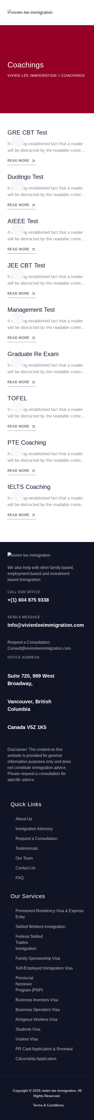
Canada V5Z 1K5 (27, 727)
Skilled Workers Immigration (40, 926)
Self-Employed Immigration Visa (44, 968)
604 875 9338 (33, 600)
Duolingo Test (25, 176)
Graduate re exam (33, 354)
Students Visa (28, 1029)
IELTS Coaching (29, 486)
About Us (24, 819)
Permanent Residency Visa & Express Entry (49, 914)
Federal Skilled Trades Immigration (29, 942)
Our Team (24, 858)
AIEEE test (23, 221)
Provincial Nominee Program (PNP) (29, 984)
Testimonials (27, 848)
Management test (31, 309)
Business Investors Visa (37, 1000)
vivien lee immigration (59, 1091)
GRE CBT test (27, 132)
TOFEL (17, 398)
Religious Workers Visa (36, 1019)
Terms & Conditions (48, 1105)
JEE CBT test (26, 265)
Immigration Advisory (34, 829)
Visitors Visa (27, 1039)
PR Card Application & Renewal (44, 1049)
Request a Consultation (36, 838)
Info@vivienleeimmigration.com (46, 625)
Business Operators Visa (38, 1010)
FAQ (20, 878)
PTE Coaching (27, 442)
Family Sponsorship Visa (38, 958)
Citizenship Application (36, 1059)
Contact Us (25, 868)
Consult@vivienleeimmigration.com (39, 648)
